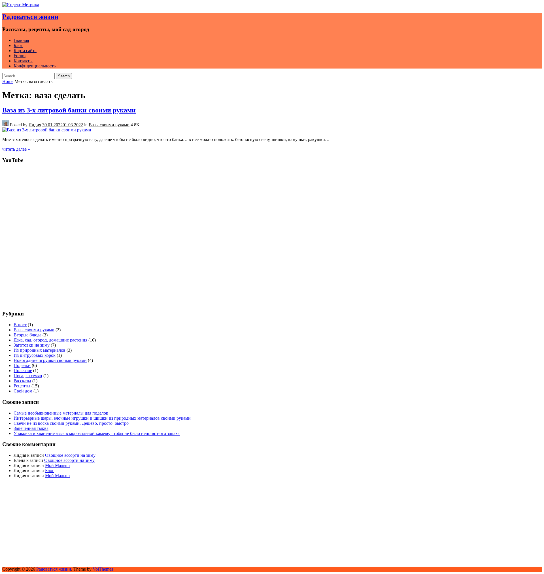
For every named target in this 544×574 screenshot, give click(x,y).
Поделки (22, 365)
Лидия (35, 124)
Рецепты (22, 385)
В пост (20, 324)
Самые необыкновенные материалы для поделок (61, 413)
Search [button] (64, 76)
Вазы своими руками (109, 124)
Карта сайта (25, 50)
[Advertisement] (172, 266)
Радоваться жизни (30, 16)
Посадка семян (28, 375)
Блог (18, 45)
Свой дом (23, 391)
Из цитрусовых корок (35, 355)
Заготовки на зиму (32, 345)
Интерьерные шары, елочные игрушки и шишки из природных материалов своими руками (102, 418)
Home (7, 81)
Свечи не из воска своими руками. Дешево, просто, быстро (71, 423)
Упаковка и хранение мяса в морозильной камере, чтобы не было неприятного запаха (97, 433)
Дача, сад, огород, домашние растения (50, 340)
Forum (20, 55)
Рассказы (22, 380)
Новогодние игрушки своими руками (50, 360)
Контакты (23, 60)
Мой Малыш (57, 465)
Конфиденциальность (35, 65)
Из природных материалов (39, 350)
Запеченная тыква (31, 428)
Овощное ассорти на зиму (70, 455)
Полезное (23, 370)
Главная (21, 40)
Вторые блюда (27, 334)
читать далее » (16, 149)
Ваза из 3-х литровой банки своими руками (69, 110)
